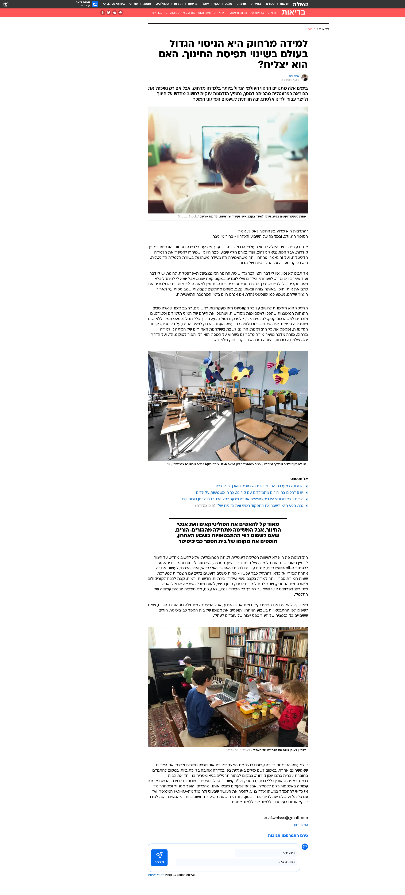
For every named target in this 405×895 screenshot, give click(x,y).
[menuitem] (282, 4)
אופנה (147, 4)
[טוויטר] (108, 12)
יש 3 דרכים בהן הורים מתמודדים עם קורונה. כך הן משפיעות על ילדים (250, 493)
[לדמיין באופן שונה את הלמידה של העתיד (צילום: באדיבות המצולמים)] (228, 690)
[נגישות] (5, 4)
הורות (304, 825)
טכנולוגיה (162, 4)
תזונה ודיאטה (238, 13)
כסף (217, 4)
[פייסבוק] (102, 12)
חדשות (284, 4)
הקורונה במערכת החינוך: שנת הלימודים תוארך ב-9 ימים (260, 486)
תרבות (241, 4)
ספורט (270, 4)
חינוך (296, 825)
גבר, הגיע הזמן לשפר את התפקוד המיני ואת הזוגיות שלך (260, 506)
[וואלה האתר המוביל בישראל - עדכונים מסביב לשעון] (300, 4)
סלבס (228, 4)
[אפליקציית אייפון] (114, 12)
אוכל (205, 4)
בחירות (256, 4)
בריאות (192, 4)
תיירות (178, 4)
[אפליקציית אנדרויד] (120, 12)
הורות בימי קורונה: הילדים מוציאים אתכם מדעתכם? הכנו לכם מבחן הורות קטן (242, 499)
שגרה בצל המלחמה (182, 13)
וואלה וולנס (205, 13)
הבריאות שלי (258, 13)
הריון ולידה (220, 13)
